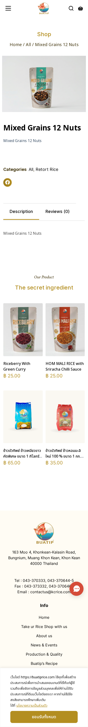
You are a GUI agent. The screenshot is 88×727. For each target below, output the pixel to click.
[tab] (21, 211)
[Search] (71, 8)
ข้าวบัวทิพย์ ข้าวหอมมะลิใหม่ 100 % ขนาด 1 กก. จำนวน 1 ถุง (63, 456)
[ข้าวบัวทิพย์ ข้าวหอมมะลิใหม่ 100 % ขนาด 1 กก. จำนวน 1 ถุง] (65, 416)
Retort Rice (47, 169)
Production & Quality (44, 654)
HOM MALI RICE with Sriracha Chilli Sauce (65, 366)
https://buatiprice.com (38, 677)
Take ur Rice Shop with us (44, 626)
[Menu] (8, 8)
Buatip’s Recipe (44, 663)
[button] (7, 182)
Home (16, 45)
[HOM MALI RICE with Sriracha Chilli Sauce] (65, 329)
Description (21, 211)
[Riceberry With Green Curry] (22, 329)
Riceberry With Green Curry (16, 366)
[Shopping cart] (80, 8)
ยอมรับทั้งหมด (44, 717)
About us (44, 635)
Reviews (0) (58, 211)
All (28, 45)
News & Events (44, 645)
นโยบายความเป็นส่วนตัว (31, 705)
